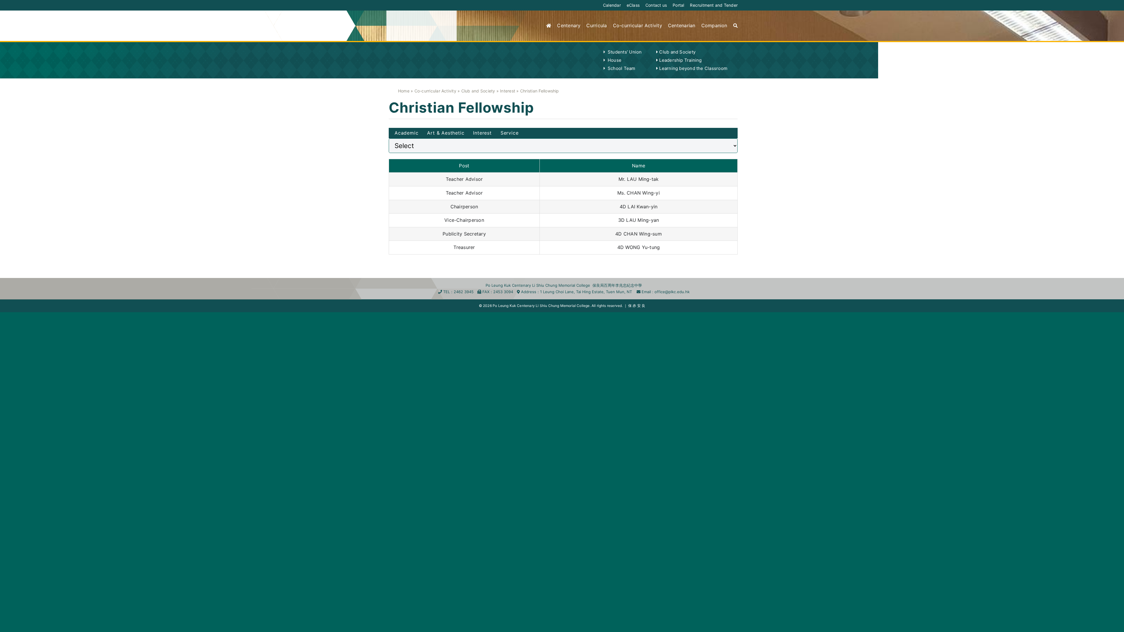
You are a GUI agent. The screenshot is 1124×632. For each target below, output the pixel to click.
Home (403, 90)
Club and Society (478, 90)
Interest (507, 90)
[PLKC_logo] (415, 20)
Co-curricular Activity (435, 90)
